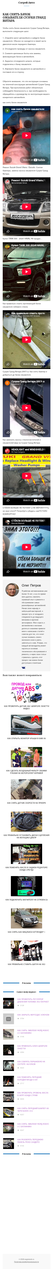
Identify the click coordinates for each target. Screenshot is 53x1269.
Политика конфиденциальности (26, 1262)
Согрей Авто (26, 2)
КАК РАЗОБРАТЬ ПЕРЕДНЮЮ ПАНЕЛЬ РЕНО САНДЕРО (30, 1140)
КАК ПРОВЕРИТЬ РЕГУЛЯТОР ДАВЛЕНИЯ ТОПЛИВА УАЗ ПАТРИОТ (33, 1000)
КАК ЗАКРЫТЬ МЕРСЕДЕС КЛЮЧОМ (33, 1014)
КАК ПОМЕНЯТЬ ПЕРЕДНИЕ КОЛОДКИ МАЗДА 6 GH (29, 1078)
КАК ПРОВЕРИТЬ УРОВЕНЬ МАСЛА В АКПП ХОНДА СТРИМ (32, 1094)
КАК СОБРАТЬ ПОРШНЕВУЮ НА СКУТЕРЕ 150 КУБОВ (31, 1062)
